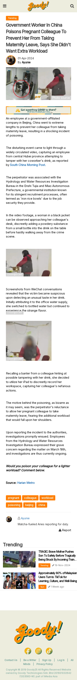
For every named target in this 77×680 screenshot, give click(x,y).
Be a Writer (29, 660)
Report (66, 530)
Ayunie (25, 518)
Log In (61, 660)
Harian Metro (26, 483)
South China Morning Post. (28, 165)
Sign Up (47, 660)
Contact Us (11, 660)
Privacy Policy (45, 664)
